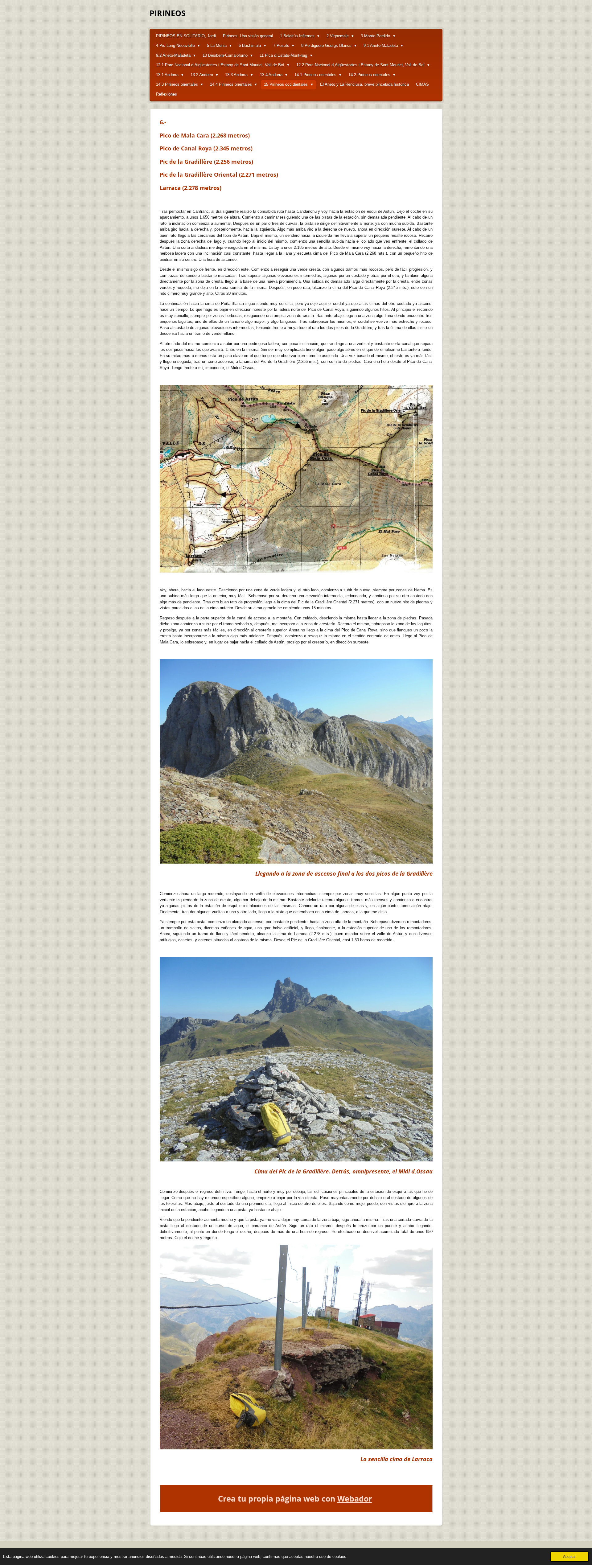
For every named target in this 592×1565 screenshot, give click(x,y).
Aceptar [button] (569, 1557)
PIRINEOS (168, 13)
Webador (354, 1498)
